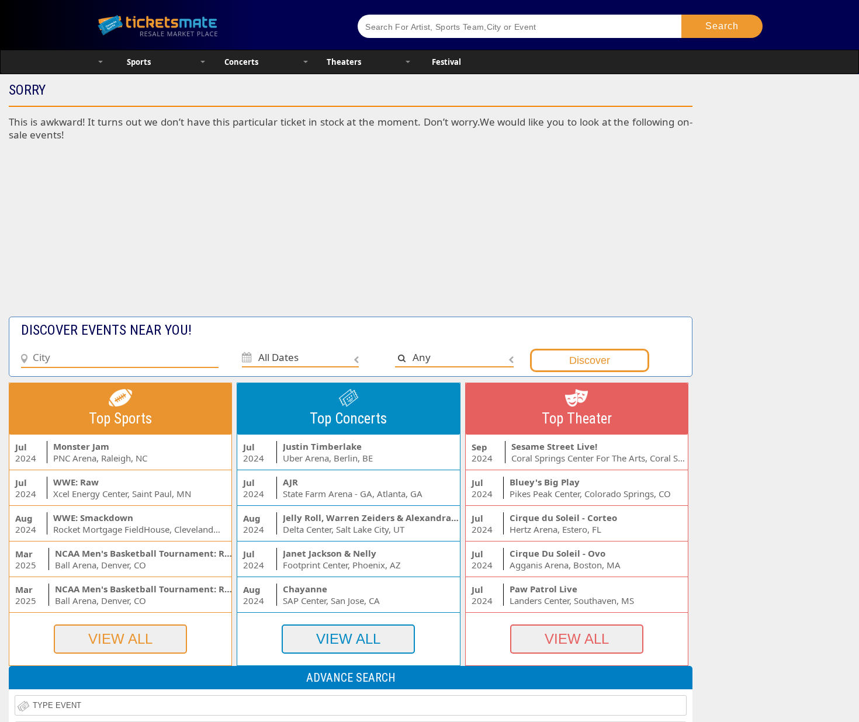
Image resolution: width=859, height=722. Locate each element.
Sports (139, 62)
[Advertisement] (285, 235)
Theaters (344, 62)
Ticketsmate (213, 25)
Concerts (241, 62)
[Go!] (722, 26)
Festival (446, 62)
